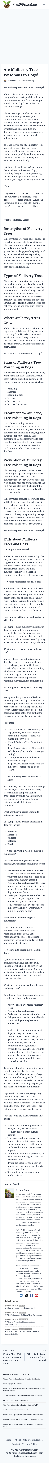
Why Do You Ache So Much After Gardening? (24, 1315)
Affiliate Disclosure (33, 1440)
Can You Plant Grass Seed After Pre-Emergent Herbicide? (22, 1395)
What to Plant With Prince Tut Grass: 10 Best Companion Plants (12, 1357)
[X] (26, 1295)
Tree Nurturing (28, 81)
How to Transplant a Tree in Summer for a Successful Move (23, 1419)
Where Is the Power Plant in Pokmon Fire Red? (36, 1355)
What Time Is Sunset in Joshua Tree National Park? (20, 1405)
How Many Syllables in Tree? (12, 1384)
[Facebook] (31, 1295)
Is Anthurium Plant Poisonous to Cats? (16, 1410)
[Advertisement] (24, 34)
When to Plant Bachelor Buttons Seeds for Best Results (21, 1379)
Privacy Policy (29, 1444)
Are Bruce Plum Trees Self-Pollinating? (16, 1400)
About (18, 1440)
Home (9, 1440)
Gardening (22, 1312)
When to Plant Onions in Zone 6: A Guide (22, 1308)
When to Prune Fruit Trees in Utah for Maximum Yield (20, 1323)
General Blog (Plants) (25, 1329)
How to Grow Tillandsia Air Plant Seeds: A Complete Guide (22, 1332)
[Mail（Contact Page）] (21, 1295)
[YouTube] (37, 1295)
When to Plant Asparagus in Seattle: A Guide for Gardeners (23, 1414)
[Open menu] (44, 4)
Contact (16, 1444)
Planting (21, 1305)
